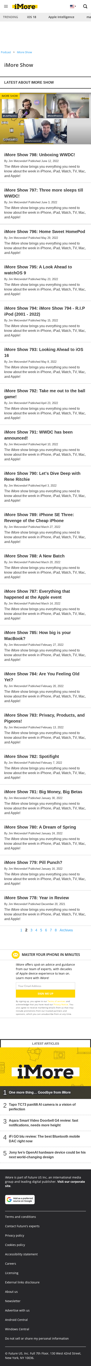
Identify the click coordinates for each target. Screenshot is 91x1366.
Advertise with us (17, 1310)
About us (11, 1292)
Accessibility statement (21, 1254)
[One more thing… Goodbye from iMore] (45, 1073)
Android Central (16, 1320)
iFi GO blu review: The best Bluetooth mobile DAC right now (44, 1139)
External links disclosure (22, 1282)
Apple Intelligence (61, 17)
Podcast (6, 52)
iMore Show (24, 52)
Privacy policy (14, 1235)
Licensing (11, 1273)
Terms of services (57, 1001)
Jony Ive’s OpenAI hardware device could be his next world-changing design (47, 1155)
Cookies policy (15, 1245)
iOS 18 (31, 17)
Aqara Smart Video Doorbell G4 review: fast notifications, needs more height (43, 1123)
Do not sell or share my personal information (37, 1338)
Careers (10, 1263)
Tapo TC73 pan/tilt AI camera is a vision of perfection (42, 1107)
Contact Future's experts (22, 1226)
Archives (66, 930)
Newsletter (13, 1301)
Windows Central (17, 1329)
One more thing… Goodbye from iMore (40, 1092)
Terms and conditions (20, 1217)
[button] (85, 6)
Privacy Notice (61, 1004)
